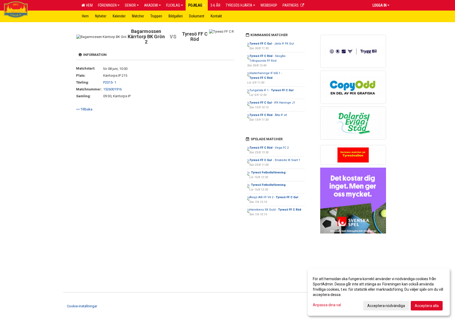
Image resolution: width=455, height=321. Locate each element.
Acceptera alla (427, 306)
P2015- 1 (109, 82)
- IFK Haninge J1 (272, 102)
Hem (89, 5)
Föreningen (107, 5)
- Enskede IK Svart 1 (274, 160)
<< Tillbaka (84, 109)
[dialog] (379, 292)
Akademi (151, 5)
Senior (130, 5)
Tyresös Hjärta (239, 5)
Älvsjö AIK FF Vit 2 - (273, 197)
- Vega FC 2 (269, 147)
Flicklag (173, 5)
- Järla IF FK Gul (271, 43)
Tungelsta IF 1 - (271, 90)
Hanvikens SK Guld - (275, 209)
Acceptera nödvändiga (386, 306)
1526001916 (112, 89)
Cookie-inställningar (82, 306)
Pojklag (195, 5)
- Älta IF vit (268, 115)
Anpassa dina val (327, 305)
